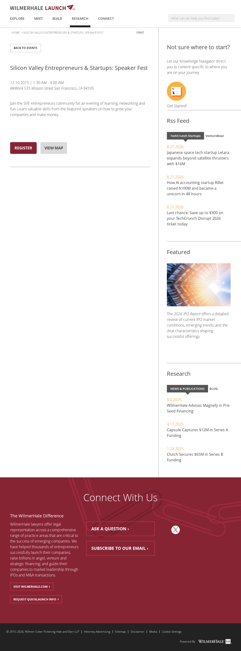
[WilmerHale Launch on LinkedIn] (165, 530)
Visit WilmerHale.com (30, 587)
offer (48, 524)
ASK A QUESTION (108, 528)
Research (80, 18)
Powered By (187, 641)
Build (57, 18)
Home (16, 33)
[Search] (231, 18)
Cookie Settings (172, 631)
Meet (38, 18)
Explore (17, 18)
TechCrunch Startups (185, 136)
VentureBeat (214, 136)
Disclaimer (137, 631)
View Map (53, 148)
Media (153, 631)
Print (141, 33)
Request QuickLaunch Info (34, 599)
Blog (213, 389)
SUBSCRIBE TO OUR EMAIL (118, 548)
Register (23, 148)
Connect (106, 18)
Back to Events (25, 48)
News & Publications (187, 389)
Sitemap (120, 631)
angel (40, 558)
